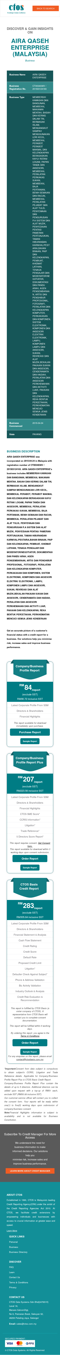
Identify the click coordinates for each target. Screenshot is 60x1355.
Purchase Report (30, 732)
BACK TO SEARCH (45, 8)
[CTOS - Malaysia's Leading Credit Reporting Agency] (17, 8)
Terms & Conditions (18, 1282)
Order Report (30, 858)
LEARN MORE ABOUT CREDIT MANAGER (30, 1170)
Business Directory (18, 1252)
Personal (13, 1241)
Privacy (12, 1287)
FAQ (11, 1267)
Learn (11, 1272)
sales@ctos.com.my (26, 1323)
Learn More (12, 1230)
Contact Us (14, 1277)
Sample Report (30, 741)
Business (13, 1247)
